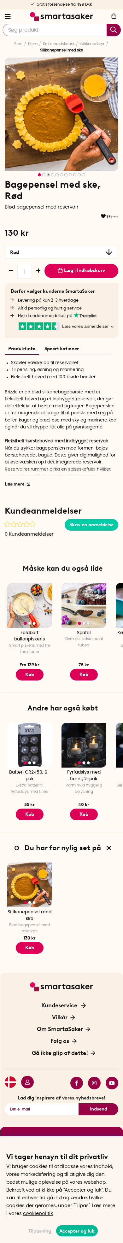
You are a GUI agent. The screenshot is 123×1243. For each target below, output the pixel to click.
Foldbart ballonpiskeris (29, 636)
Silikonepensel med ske (29, 915)
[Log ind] (25, 1083)
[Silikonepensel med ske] (29, 885)
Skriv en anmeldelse (91, 524)
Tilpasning (39, 1231)
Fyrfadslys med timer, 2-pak (84, 775)
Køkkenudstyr (91, 44)
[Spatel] (84, 605)
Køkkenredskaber (58, 44)
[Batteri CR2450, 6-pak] (29, 745)
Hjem (33, 44)
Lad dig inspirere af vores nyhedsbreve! (61, 1098)
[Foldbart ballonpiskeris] (29, 605)
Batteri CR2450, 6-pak (29, 775)
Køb (29, 674)
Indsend (98, 1109)
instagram (92, 1083)
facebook (74, 1083)
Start (18, 44)
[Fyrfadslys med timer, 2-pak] (84, 745)
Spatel (84, 633)
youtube (109, 1083)
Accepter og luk (77, 1231)
